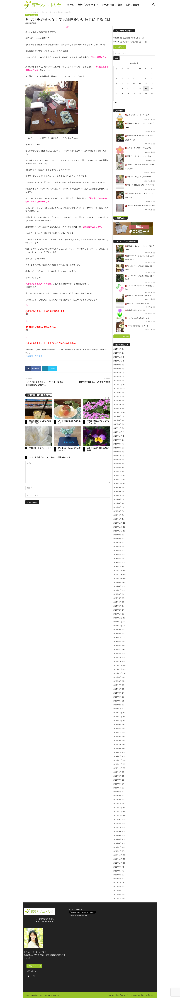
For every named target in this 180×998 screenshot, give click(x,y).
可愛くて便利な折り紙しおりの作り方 (140, 185)
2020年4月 (117, 460)
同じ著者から (44, 395)
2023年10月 (117, 361)
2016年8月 (117, 634)
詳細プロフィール (34, 966)
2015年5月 (117, 693)
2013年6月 (117, 784)
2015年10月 (117, 673)
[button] (153, 5)
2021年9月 (117, 416)
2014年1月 (117, 756)
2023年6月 (117, 377)
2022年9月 (117, 393)
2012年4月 (117, 839)
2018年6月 (117, 547)
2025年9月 (117, 349)
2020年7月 (117, 448)
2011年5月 (117, 883)
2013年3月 (117, 796)
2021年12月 (117, 412)
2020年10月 (117, 436)
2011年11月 (117, 859)
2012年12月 (117, 808)
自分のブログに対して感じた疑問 (98, 449)
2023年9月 (117, 365)
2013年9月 (117, 772)
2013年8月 (117, 776)
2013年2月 (117, 800)
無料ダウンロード (87, 4)
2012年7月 (117, 827)
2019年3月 (117, 511)
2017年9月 (117, 582)
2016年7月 (117, 638)
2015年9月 (117, 677)
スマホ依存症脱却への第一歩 (138, 326)
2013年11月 (117, 764)
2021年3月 (117, 424)
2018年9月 (117, 535)
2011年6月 (117, 879)
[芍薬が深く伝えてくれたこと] (38, 436)
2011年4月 (117, 887)
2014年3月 (117, 748)
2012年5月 (117, 835)
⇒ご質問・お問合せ (33, 356)
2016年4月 (117, 649)
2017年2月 (117, 610)
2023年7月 (117, 373)
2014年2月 (117, 752)
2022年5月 (117, 400)
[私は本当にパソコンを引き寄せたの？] (67, 436)
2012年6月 (117, 831)
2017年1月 (117, 614)
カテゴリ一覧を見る (122, 336)
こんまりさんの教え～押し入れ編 (139, 148)
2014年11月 (117, 717)
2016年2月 (117, 657)
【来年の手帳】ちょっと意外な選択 (94, 382)
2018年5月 (117, 551)
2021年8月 (117, 420)
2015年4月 (117, 697)
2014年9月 (117, 725)
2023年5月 (117, 381)
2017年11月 (117, 574)
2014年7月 (117, 733)
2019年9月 (117, 487)
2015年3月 (117, 701)
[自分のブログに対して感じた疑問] (96, 436)
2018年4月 (117, 555)
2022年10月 (117, 389)
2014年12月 (117, 713)
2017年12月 (117, 570)
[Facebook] (29, 977)
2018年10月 (117, 531)
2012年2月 (117, 847)
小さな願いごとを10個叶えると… (139, 303)
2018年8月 (117, 539)
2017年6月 (117, 594)
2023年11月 (117, 357)
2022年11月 (117, 385)
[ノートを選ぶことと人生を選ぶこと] (67, 409)
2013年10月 (117, 768)
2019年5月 (117, 503)
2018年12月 (117, 523)
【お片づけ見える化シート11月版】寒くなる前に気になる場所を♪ (44, 383)
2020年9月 (117, 440)
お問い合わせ (132, 4)
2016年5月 (117, 646)
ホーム (70, 4)
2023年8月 (117, 369)
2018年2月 (117, 563)
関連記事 (31, 395)
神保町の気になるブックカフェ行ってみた (40, 422)
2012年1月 (117, 851)
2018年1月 (117, 566)
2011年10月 (117, 863)
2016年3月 (117, 653)
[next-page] (108, 398)
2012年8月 (117, 823)
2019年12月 (117, 476)
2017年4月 (117, 602)
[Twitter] (34, 977)
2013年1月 (117, 804)
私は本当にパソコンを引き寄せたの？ (69, 449)
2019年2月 (117, 515)
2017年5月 (117, 598)
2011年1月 (117, 899)
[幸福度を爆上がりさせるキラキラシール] (96, 409)
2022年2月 (117, 408)
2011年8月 (117, 871)
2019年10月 (117, 483)
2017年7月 (117, 590)
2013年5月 (117, 788)
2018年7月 (117, 543)
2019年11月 (117, 479)
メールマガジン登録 (112, 4)
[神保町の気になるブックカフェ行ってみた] (38, 409)
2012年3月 (117, 843)
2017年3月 (117, 606)
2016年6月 (117, 642)
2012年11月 (117, 812)
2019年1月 (117, 519)
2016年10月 (117, 626)
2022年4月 (117, 404)
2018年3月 (117, 559)
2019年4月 (117, 507)
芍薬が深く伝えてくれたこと (40, 448)
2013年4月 (117, 792)
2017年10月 (117, 578)
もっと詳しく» (120, 47)
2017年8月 (117, 586)
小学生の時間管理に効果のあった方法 (141, 206)
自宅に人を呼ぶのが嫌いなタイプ (139, 296)
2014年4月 (117, 744)
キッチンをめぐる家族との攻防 (138, 318)
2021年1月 (117, 428)
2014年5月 (117, 740)
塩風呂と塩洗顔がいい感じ (136, 310)
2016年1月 (117, 661)
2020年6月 (117, 452)
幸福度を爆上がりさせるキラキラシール (98, 422)
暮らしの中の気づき (40, 12)
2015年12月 (117, 665)
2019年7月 (117, 495)
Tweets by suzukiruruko (78, 916)
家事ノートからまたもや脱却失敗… (139, 177)
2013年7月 (117, 780)
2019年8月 (117, 491)
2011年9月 (117, 867)
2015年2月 (117, 705)
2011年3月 (117, 891)
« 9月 (115, 103)
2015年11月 (117, 669)
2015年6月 (117, 689)
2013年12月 (117, 760)
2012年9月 (117, 819)
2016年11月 (117, 622)
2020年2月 (117, 468)
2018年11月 (117, 527)
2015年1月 (117, 709)
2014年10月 (117, 721)
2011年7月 (117, 875)
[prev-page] (105, 398)
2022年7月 (117, 396)
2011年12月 (117, 855)
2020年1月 (117, 472)
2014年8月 (117, 729)
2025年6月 (117, 353)
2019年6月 (117, 499)
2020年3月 (117, 464)
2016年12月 (117, 618)
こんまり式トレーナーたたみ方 (138, 115)
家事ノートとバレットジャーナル (139, 156)
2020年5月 (117, 456)
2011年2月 (117, 895)
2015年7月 (117, 685)
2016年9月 (117, 630)
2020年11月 (117, 432)
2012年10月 (117, 816)
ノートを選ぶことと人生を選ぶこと (69, 422)
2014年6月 (117, 736)
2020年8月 (117, 444)
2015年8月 (117, 681)
